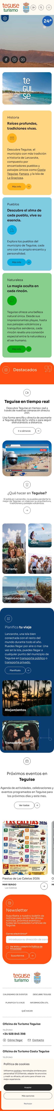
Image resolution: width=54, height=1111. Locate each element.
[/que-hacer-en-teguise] (27, 510)
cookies (17, 1071)
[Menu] (49, 7)
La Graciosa (15, 178)
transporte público (32, 658)
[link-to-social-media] (6, 59)
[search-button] (41, 7)
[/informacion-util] (32, 742)
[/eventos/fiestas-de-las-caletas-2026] (44, 886)
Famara (24, 174)
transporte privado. (18, 662)
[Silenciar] (48, 59)
